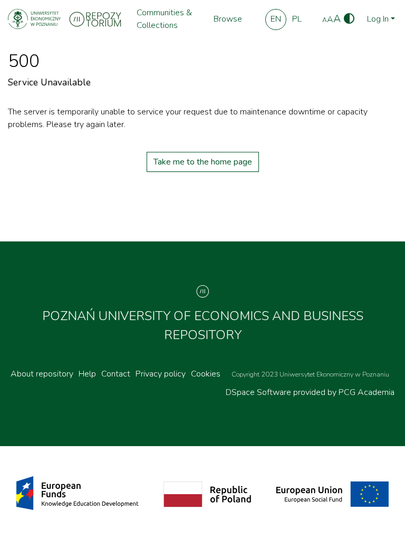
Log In (378, 19)
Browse (228, 19)
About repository (42, 374)
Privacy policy (161, 374)
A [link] (324, 20)
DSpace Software (259, 392)
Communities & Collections (164, 19)
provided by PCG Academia (343, 392)
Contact (115, 374)
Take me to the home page (202, 162)
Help (87, 374)
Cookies (205, 374)
